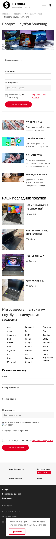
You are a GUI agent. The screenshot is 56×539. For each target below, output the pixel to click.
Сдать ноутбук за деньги (48, 357)
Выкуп (5, 489)
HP (8, 354)
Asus (9, 331)
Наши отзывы (15, 478)
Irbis (9, 358)
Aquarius (11, 335)
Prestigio (29, 358)
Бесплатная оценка (11, 494)
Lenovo (28, 350)
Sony (45, 331)
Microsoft (11, 362)
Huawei (28, 346)
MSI (27, 354)
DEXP (27, 335)
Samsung (47, 327)
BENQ (45, 339)
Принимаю (17, 531)
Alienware (48, 342)
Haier (45, 346)
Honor (46, 350)
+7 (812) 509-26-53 (11, 511)
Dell (9, 339)
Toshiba (46, 335)
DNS (9, 346)
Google (28, 342)
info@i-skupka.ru (9, 516)
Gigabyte (11, 350)
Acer (9, 327)
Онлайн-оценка (16, 469)
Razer (28, 331)
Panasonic (30, 327)
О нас (39, 478)
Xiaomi (28, 362)
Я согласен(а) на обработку (27, 96)
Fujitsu (28, 339)
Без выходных (43, 469)
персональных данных (39, 96)
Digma (10, 342)
